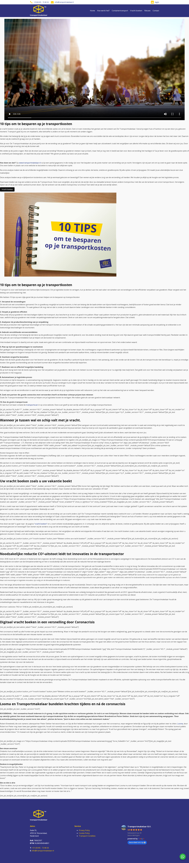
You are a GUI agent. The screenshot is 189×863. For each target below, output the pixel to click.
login (157, 2)
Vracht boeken (136, 10)
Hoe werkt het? (103, 10)
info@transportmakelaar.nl (43, 850)
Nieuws (147, 10)
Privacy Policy (84, 830)
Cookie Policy (84, 833)
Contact (156, 10)
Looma (180, 723)
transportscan (32, 405)
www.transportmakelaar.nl (30, 163)
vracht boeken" (41, 524)
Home (92, 10)
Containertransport (120, 10)
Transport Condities (87, 836)
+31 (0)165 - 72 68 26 (40, 848)
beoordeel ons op (136, 842)
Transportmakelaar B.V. (139, 826)
